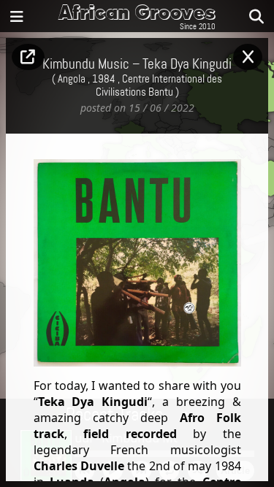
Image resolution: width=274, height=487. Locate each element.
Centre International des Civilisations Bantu (159, 86)
